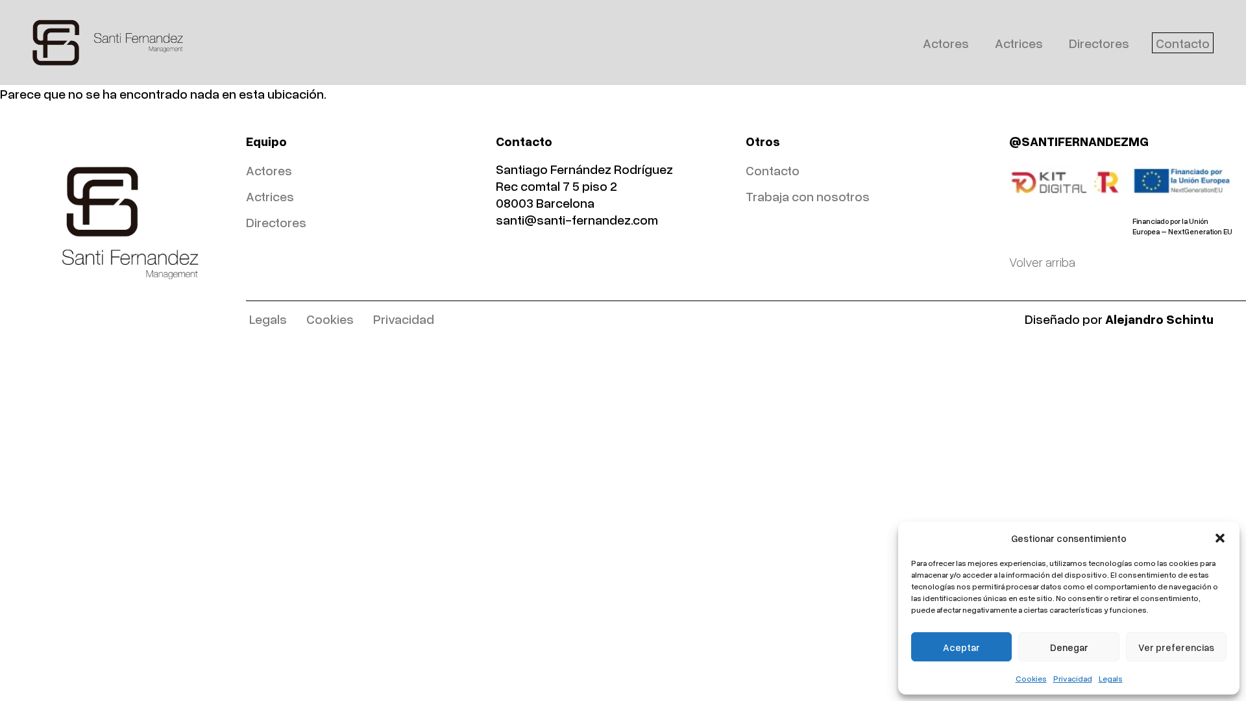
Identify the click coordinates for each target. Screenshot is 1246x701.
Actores (946, 43)
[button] (1220, 538)
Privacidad (1072, 678)
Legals (1111, 678)
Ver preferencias (1176, 647)
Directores (1099, 43)
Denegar (1069, 647)
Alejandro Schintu (1159, 318)
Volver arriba (1042, 261)
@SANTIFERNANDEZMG (1079, 141)
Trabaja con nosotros (808, 196)
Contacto (1183, 43)
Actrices (1019, 43)
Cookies (1031, 678)
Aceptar (961, 647)
